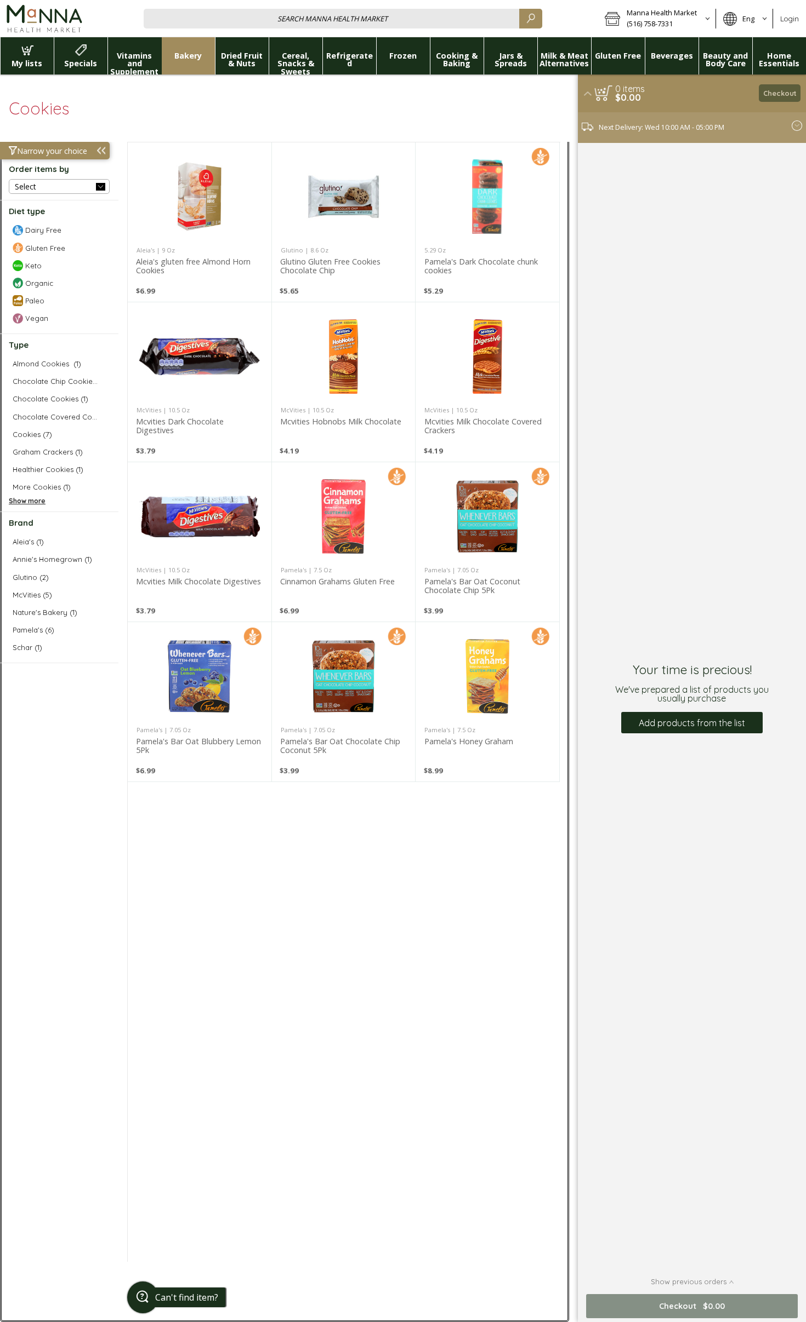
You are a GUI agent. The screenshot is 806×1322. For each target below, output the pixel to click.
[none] (199, 222)
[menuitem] (27, 55)
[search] (530, 18)
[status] (630, 88)
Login (789, 18)
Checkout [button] (780, 93)
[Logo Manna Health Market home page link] (44, 18)
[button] (657, 18)
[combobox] (343, 18)
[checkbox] (59, 230)
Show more (27, 501)
